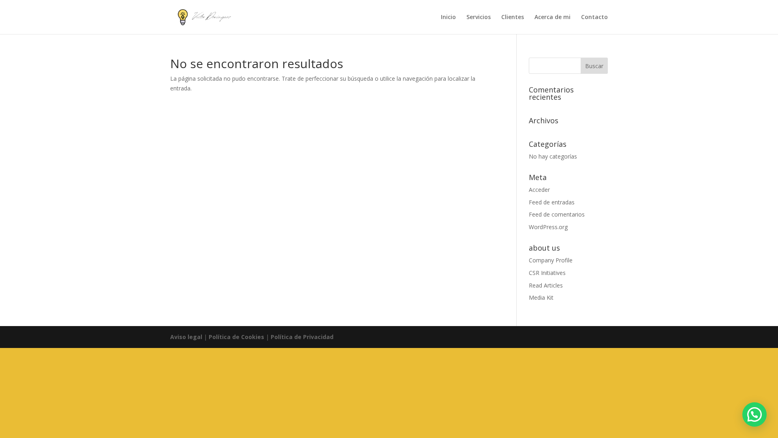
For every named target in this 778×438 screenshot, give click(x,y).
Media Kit (541, 297)
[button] (754, 414)
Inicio (448, 17)
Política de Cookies (236, 337)
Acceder (539, 189)
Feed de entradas (552, 202)
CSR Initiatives (547, 273)
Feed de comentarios (557, 214)
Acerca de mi (552, 17)
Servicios (478, 17)
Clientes (512, 17)
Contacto (594, 17)
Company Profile (551, 260)
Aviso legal (186, 337)
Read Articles (546, 285)
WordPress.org (548, 227)
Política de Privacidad (302, 337)
